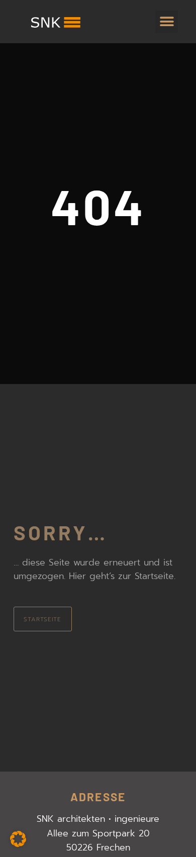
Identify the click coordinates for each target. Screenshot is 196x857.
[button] (166, 22)
